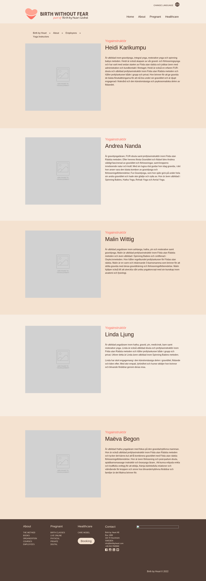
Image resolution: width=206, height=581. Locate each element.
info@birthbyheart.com (114, 543)
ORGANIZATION (30, 538)
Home (130, 16)
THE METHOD (29, 533)
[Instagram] (111, 549)
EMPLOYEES (29, 544)
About (141, 16)
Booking (86, 541)
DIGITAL (53, 544)
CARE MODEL (84, 533)
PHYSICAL (55, 538)
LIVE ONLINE (56, 535)
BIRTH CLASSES (57, 533)
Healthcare (172, 16)
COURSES (27, 541)
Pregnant (155, 16)
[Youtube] (117, 549)
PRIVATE (54, 541)
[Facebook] (107, 549)
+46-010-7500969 (112, 546)
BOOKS (26, 535)
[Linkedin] (114, 549)
